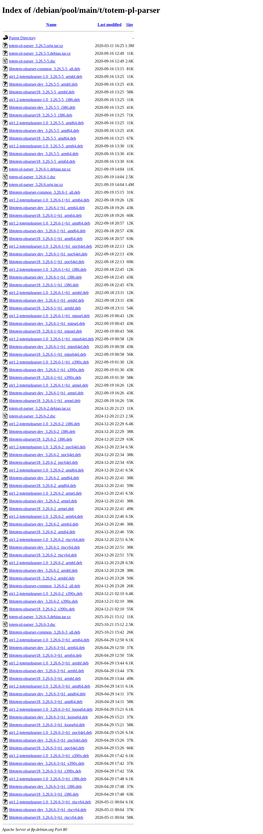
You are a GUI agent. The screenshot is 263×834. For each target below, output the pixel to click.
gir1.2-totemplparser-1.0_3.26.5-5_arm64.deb (46, 146)
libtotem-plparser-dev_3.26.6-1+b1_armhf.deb (46, 300)
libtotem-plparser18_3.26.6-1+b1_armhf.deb (45, 308)
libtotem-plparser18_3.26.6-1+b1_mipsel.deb (45, 331)
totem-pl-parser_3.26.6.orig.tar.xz (36, 184)
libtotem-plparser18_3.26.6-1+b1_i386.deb (44, 285)
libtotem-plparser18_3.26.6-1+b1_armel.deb (44, 400)
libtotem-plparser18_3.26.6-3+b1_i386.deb (44, 794)
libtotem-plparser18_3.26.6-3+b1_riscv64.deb (46, 817)
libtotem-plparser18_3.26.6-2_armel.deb (41, 509)
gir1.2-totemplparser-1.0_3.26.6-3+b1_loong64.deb (50, 709)
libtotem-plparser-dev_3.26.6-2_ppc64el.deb (45, 455)
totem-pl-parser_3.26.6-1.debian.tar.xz (40, 169)
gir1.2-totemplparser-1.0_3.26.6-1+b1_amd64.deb (49, 223)
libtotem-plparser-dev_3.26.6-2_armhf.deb (43, 570)
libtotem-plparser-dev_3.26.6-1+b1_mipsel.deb (47, 323)
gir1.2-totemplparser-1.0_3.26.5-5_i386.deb (44, 99)
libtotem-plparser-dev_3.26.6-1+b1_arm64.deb (47, 208)
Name (51, 24)
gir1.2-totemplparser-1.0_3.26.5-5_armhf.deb (45, 76)
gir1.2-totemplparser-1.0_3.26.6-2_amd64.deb (46, 470)
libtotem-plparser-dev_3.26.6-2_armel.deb (43, 501)
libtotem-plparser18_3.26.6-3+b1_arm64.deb (45, 655)
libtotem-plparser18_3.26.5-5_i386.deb (40, 115)
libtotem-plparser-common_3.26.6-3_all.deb (44, 632)
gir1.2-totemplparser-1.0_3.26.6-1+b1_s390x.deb (49, 362)
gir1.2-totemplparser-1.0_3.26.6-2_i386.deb (44, 424)
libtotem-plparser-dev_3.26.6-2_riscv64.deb (44, 547)
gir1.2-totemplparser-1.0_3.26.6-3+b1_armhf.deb (49, 663)
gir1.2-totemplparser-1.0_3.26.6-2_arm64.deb (46, 516)
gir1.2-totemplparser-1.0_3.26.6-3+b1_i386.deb (47, 779)
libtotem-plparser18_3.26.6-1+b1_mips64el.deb (47, 354)
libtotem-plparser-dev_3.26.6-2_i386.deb (42, 431)
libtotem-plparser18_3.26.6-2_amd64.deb (42, 485)
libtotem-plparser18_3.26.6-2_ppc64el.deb (43, 462)
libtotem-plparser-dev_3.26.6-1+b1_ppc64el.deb (48, 254)
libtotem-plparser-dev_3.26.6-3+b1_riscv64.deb (47, 810)
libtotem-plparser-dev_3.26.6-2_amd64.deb (44, 478)
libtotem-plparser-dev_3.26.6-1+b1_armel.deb (46, 393)
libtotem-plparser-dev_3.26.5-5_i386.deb (42, 107)
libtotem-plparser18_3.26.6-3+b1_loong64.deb (47, 725)
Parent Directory (22, 38)
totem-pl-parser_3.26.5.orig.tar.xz (36, 45)
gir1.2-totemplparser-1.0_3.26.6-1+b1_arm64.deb (49, 200)
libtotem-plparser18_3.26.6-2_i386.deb (40, 439)
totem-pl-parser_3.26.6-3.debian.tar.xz (40, 617)
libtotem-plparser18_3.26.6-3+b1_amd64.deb (45, 701)
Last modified (109, 24)
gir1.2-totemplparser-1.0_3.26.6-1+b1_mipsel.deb (49, 316)
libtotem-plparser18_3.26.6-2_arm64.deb (42, 532)
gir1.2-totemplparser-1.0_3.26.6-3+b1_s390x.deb (49, 755)
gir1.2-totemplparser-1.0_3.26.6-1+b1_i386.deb (47, 269)
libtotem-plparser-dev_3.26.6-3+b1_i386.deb (45, 786)
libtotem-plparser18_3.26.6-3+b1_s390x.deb (45, 771)
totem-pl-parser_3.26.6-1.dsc (32, 177)
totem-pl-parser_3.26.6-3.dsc (32, 624)
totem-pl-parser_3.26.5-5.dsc (32, 61)
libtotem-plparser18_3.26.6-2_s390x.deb (42, 609)
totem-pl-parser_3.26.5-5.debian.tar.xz (40, 53)
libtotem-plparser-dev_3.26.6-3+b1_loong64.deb (48, 717)
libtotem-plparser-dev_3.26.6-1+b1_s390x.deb (46, 370)
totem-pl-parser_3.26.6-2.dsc (32, 416)
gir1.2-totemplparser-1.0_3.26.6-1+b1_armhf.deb (49, 292)
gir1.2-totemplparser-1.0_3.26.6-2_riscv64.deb (46, 539)
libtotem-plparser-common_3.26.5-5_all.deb (44, 69)
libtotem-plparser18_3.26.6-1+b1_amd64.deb (45, 238)
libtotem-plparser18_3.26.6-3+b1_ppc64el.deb (46, 748)
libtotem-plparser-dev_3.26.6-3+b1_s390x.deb (46, 763)
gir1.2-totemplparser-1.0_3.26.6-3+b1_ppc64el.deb (50, 732)
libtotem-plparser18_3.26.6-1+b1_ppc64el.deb (46, 262)
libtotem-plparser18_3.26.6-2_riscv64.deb (43, 555)
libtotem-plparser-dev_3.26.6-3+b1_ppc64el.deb (48, 740)
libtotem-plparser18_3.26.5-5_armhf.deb (41, 92)
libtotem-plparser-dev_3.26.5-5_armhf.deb (43, 84)
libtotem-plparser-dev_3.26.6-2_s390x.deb (43, 601)
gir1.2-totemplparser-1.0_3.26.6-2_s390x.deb (45, 593)
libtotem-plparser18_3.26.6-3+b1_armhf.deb (45, 678)
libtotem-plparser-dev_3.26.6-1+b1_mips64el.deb (49, 346)
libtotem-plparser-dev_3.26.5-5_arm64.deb (43, 154)
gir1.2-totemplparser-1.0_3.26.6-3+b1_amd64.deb (49, 686)
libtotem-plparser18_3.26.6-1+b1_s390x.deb (45, 377)
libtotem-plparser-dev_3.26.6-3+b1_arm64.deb (47, 647)
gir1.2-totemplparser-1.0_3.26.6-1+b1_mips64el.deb (51, 339)
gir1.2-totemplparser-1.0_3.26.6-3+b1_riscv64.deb (50, 802)
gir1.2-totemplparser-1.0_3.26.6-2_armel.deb (45, 493)
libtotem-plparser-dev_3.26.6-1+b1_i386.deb (45, 277)
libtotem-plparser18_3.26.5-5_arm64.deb (42, 161)
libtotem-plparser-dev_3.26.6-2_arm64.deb (43, 524)
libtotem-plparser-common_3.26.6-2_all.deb (44, 586)
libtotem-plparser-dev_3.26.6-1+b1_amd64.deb (47, 231)
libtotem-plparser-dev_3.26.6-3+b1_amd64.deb (47, 694)
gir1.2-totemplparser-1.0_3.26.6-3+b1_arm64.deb (49, 640)
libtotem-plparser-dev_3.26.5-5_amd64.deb (44, 130)
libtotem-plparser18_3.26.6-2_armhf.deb (41, 578)
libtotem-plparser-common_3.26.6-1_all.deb (44, 192)
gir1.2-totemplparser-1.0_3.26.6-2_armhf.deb (45, 563)
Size (129, 24)
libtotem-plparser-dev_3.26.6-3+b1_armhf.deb (46, 671)
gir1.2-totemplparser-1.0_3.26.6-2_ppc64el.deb (47, 447)
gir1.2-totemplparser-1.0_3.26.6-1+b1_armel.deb (48, 385)
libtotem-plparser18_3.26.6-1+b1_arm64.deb (45, 215)
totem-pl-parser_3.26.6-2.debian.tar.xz (40, 408)
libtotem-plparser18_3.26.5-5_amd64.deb (42, 138)
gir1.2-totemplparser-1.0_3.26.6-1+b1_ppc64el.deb (50, 246)
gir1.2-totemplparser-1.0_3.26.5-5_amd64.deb (46, 123)
